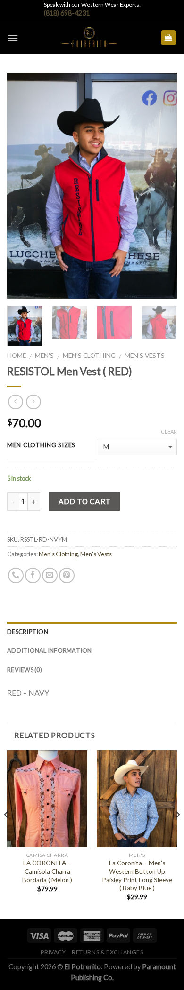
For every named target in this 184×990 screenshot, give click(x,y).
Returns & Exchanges (107, 952)
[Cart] (168, 38)
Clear (169, 431)
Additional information (49, 650)
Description (27, 631)
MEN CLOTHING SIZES (41, 445)
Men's (44, 355)
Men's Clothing (89, 355)
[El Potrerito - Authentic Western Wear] (89, 37)
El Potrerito (83, 967)
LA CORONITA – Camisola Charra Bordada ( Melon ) (47, 871)
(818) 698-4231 (67, 13)
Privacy (53, 952)
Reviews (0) (24, 669)
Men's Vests (145, 355)
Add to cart (85, 501)
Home (16, 355)
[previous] (22, 185)
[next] (161, 185)
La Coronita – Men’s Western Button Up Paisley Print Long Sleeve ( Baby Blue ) (137, 875)
